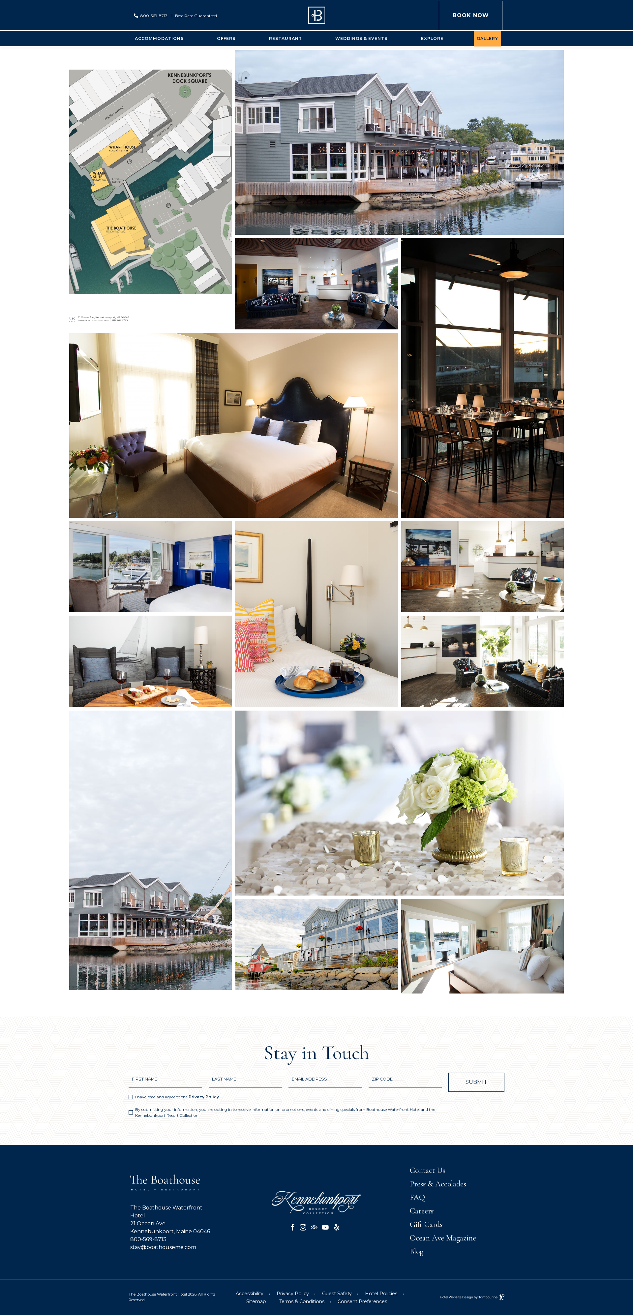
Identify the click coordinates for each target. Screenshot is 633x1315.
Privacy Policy (204, 1096)
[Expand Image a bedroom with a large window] (482, 946)
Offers (226, 38)
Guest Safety (337, 1294)
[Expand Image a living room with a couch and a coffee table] (482, 661)
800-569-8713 (153, 16)
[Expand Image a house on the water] (399, 142)
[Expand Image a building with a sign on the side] (316, 944)
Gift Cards (426, 1224)
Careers (422, 1211)
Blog (416, 1251)
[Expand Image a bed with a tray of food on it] (316, 614)
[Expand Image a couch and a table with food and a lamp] (150, 661)
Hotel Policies (381, 1294)
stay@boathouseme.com (163, 1247)
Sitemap (256, 1301)
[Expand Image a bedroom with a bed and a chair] (233, 425)
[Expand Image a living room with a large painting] (316, 283)
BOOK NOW (470, 9)
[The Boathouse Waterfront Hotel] (316, 15)
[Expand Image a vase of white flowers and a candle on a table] (399, 803)
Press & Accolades (438, 1184)
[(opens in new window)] (317, 1202)
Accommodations (159, 38)
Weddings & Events (361, 38)
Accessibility (249, 1294)
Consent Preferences (362, 1301)
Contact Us (427, 1170)
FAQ (417, 1197)
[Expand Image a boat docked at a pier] (150, 850)
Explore (432, 38)
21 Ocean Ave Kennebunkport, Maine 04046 (170, 1227)
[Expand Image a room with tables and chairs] (482, 378)
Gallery (487, 38)
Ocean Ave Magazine (443, 1238)
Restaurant (285, 38)
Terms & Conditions (301, 1301)
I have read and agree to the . (177, 1096)
